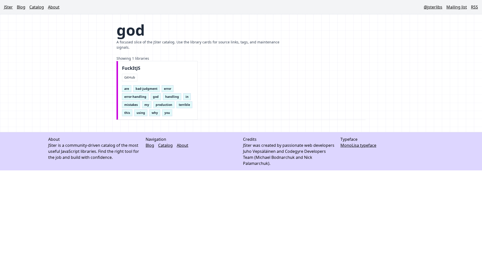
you (167, 113)
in (187, 97)
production (164, 105)
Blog (21, 7)
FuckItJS (131, 68)
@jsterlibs (433, 7)
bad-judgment (146, 89)
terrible (184, 105)
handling (172, 97)
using (141, 113)
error (167, 89)
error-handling (135, 97)
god (156, 97)
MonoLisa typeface (358, 145)
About (53, 7)
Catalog (36, 7)
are (126, 89)
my (146, 105)
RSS (474, 7)
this (127, 113)
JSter (8, 7)
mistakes (131, 105)
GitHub (129, 77)
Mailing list (456, 7)
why (155, 113)
